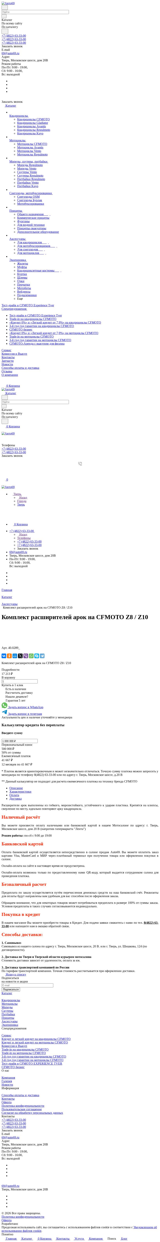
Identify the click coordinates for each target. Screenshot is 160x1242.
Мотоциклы (10, 1003)
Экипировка (10, 1025)
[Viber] (25, 656)
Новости (7, 1084)
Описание (16, 788)
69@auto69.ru (10, 53)
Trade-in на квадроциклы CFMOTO (32, 319)
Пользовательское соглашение (22, 1109)
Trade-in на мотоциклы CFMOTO (31, 336)
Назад (23, 497)
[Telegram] (42, 656)
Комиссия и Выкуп (14, 1046)
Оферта (7, 1102)
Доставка (15, 798)
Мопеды (7, 1007)
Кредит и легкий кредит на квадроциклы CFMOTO (36, 1039)
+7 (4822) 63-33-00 (14, 35)
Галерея (7, 1081)
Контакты (8, 1098)
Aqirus (23, 1223)
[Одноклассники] (9, 656)
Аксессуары (10, 1021)
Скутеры (7, 1010)
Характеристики (20, 791)
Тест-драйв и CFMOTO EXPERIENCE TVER (32, 1063)
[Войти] (3, 471)
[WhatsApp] (31, 656)
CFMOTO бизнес (20, 329)
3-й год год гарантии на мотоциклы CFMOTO (40, 340)
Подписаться (11, 989)
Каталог (7, 993)
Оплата (14, 795)
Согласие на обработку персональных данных (32, 1112)
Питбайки (8, 1014)
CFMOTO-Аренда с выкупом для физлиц (37, 343)
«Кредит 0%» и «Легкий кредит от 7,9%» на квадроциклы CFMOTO (55, 322)
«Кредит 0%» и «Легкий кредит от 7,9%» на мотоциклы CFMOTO (53, 333)
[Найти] (5, 31)
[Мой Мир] (14, 656)
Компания (8, 1077)
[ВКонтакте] (4, 656)
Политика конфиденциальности (23, 1105)
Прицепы (8, 1017)
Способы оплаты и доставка (20, 1095)
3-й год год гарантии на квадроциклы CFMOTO (41, 326)
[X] (20, 656)
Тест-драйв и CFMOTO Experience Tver (35, 315)
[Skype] (36, 656)
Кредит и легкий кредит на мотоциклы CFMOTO (35, 1042)
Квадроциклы (11, 1000)
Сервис (6, 1035)
